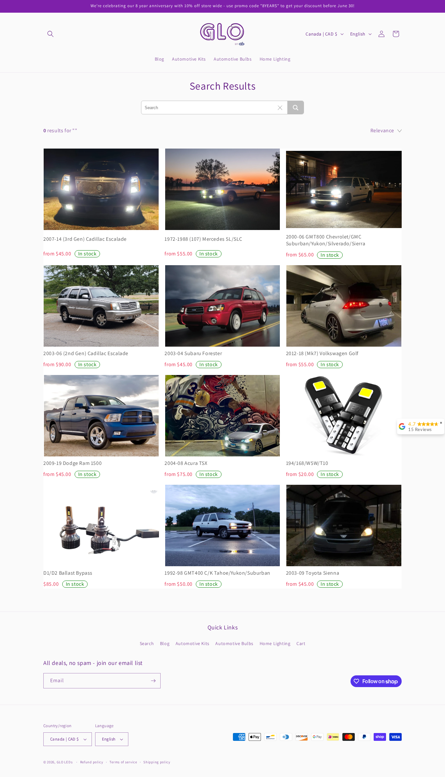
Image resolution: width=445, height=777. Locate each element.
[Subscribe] (153, 680)
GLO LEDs (65, 762)
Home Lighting (275, 643)
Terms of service (123, 762)
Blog (164, 643)
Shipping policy (156, 762)
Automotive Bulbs (234, 643)
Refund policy (91, 762)
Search (147, 643)
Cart (300, 643)
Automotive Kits (192, 643)
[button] (50, 34)
